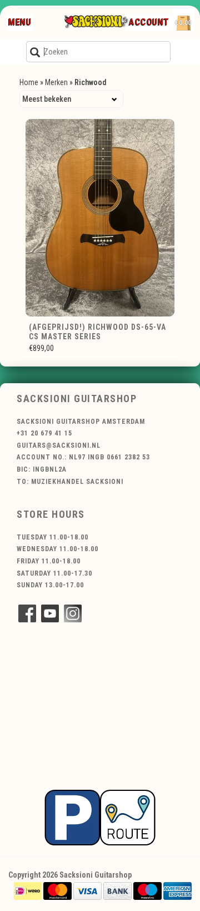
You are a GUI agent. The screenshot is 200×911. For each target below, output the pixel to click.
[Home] (96, 22)
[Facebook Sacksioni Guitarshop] (27, 613)
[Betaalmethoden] (28, 890)
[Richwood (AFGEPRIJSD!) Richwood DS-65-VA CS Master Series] (100, 217)
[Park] (100, 817)
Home (28, 82)
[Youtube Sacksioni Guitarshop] (50, 613)
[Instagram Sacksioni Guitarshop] (73, 613)
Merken (56, 82)
